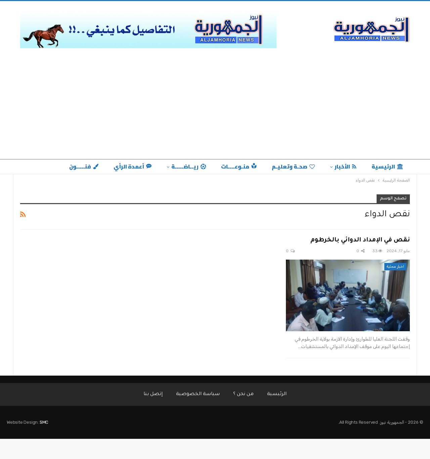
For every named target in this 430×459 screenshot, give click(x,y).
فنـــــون (80, 166)
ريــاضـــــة (185, 166)
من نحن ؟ (243, 394)
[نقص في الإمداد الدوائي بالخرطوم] (348, 296)
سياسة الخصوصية (198, 394)
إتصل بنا (153, 394)
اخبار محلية (395, 266)
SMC (44, 422)
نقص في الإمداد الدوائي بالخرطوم (360, 240)
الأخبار (342, 166)
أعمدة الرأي (129, 166)
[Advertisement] (215, 102)
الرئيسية (383, 166)
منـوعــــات (235, 166)
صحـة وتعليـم (289, 166)
